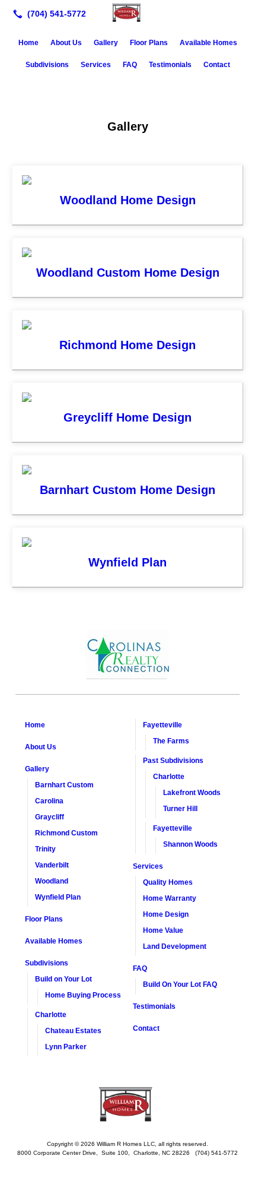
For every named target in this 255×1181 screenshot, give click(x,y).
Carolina (49, 801)
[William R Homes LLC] (127, 12)
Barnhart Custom (64, 785)
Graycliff (49, 817)
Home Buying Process (83, 995)
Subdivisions (47, 65)
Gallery (106, 43)
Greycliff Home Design (127, 417)
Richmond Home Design (127, 345)
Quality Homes (168, 882)
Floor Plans (149, 43)
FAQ (130, 65)
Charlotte (50, 1015)
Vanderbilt (52, 865)
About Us (66, 43)
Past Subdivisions (173, 760)
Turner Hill (180, 809)
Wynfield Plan (127, 562)
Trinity (45, 849)
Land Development (174, 946)
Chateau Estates (73, 1031)
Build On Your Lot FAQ (180, 984)
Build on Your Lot (63, 979)
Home (28, 43)
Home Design (166, 914)
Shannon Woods (190, 844)
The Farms (171, 741)
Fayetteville (162, 725)
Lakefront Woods (192, 793)
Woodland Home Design (128, 200)
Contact (216, 65)
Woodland (51, 881)
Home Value (163, 930)
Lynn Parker (66, 1047)
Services (96, 65)
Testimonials (170, 65)
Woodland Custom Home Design (127, 272)
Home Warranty (169, 898)
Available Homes (208, 43)
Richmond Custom (66, 833)
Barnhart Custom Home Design (127, 489)
